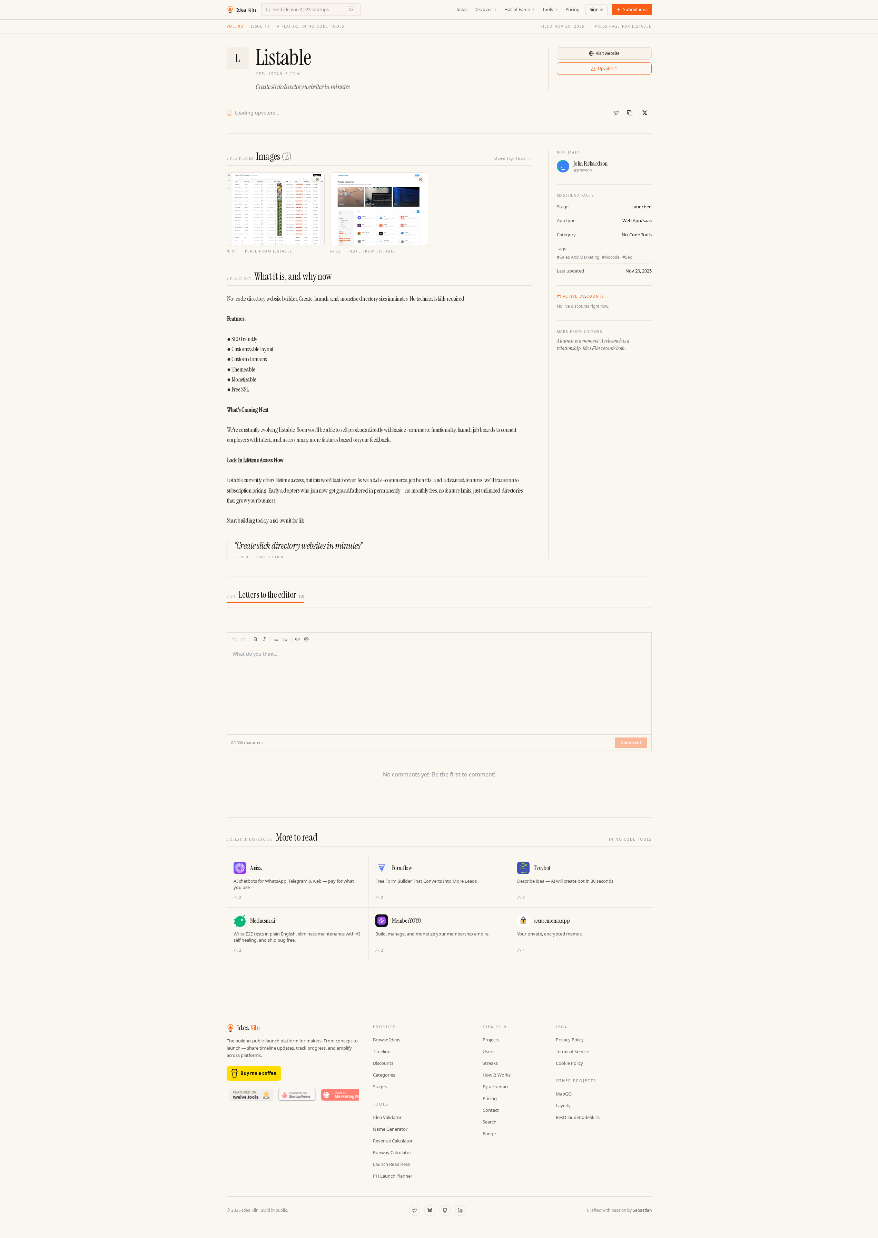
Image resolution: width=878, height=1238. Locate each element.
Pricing (572, 9)
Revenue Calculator (393, 1141)
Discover (483, 9)
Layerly (563, 1105)
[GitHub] (445, 1210)
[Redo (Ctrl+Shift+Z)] (243, 639)
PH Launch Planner (392, 1176)
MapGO (564, 1094)
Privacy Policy (570, 1040)
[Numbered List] (285, 639)
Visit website (608, 53)
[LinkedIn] (460, 1210)
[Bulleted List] (276, 639)
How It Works (497, 1075)
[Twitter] (616, 113)
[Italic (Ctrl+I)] (264, 639)
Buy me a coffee (258, 1073)
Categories (384, 1075)
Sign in (596, 9)
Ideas (461, 9)
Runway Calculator (392, 1152)
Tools (547, 9)
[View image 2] (379, 209)
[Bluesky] (429, 1210)
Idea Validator (387, 1117)
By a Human (495, 1086)
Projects (491, 1040)
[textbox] (439, 686)
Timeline (381, 1051)
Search (489, 1122)
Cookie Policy (569, 1063)
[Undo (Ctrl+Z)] (234, 639)
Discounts (383, 1063)
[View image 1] (276, 209)
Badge (489, 1133)
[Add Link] (297, 639)
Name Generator (390, 1129)
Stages (380, 1086)
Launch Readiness (391, 1164)
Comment (630, 742)
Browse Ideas (386, 1040)
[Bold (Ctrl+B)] (255, 639)
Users (488, 1051)
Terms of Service (572, 1051)
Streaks (490, 1063)
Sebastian (642, 1210)
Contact (491, 1110)
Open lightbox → (513, 158)
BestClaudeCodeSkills (578, 1117)
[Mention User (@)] (306, 639)
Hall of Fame (517, 9)
